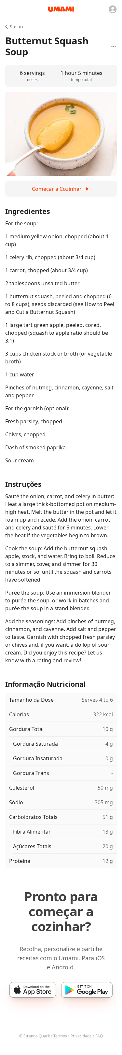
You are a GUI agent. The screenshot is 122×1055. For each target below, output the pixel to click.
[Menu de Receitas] (113, 46)
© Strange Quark (34, 1036)
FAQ (99, 1036)
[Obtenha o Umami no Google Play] (86, 990)
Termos (60, 1036)
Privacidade (81, 1036)
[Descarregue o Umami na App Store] (32, 990)
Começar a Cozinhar (57, 188)
